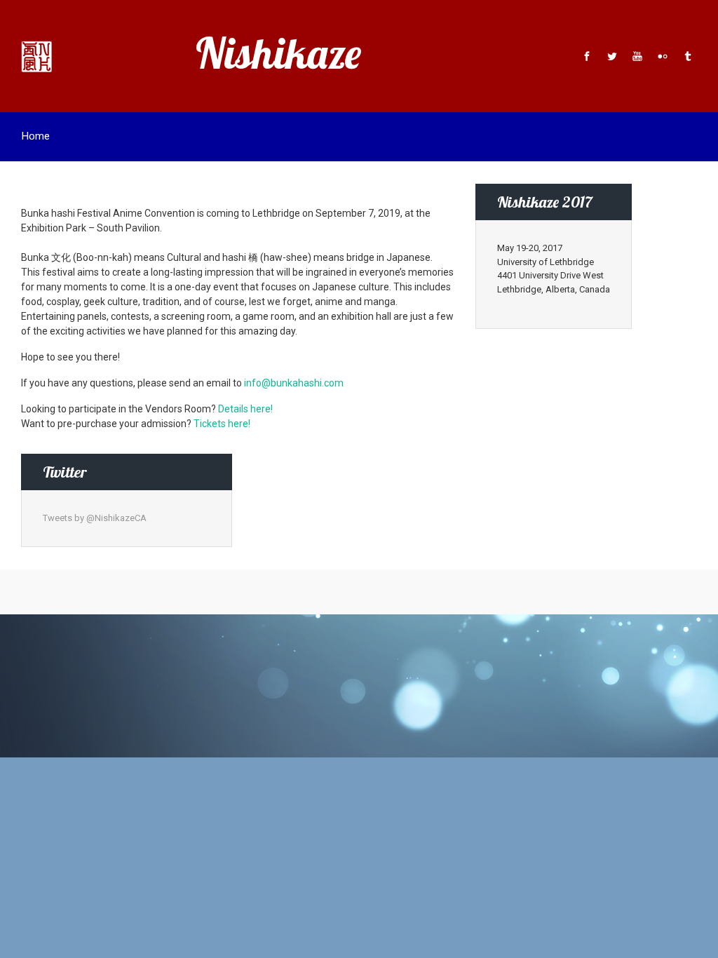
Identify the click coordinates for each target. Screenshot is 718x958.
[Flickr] (662, 56)
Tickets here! (222, 423)
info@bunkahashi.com (294, 383)
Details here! (245, 408)
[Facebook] (587, 56)
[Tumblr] (686, 56)
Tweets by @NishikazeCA (95, 518)
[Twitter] (612, 56)
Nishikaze (278, 53)
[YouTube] (637, 56)
